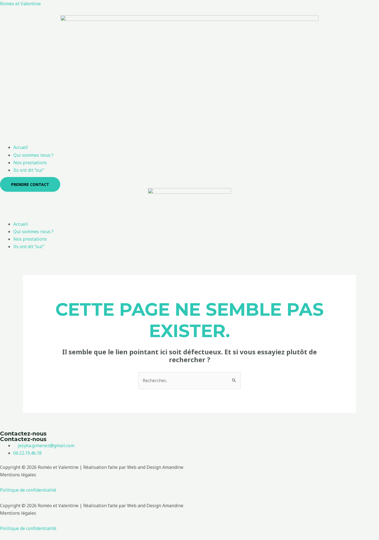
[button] (189, 140)
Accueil (20, 147)
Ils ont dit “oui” (28, 170)
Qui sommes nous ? (33, 155)
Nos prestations (30, 163)
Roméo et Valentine (20, 4)
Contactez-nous (23, 433)
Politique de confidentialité (28, 490)
